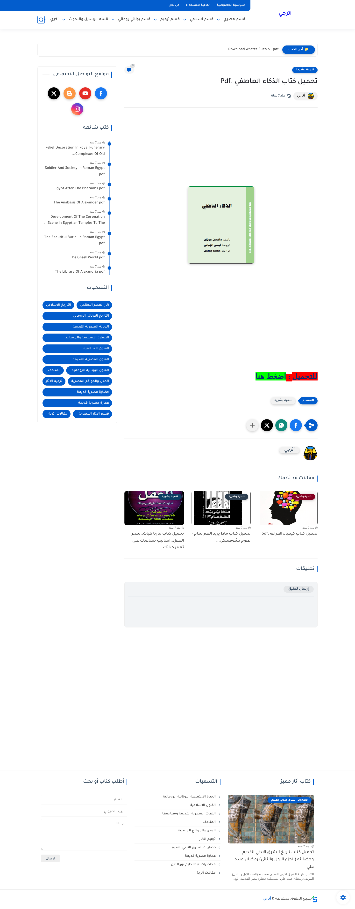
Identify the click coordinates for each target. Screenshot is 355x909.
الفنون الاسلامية (96, 348)
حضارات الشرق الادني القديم (194, 847)
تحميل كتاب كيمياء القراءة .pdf (290, 534)
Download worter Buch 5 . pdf (253, 50)
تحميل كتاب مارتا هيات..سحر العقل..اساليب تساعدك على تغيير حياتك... (158, 541)
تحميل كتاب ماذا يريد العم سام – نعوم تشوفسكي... (221, 537)
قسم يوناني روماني (134, 19)
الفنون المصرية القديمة (91, 359)
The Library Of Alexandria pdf (80, 272)
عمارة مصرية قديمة (93, 403)
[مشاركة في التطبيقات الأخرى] (252, 425)
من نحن (174, 5)
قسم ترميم (170, 19)
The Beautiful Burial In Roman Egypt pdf (74, 241)
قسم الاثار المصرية (94, 414)
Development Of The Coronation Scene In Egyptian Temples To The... (74, 220)
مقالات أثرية (58, 414)
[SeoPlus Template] (315, 899)
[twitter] (54, 93)
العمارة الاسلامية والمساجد (87, 338)
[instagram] (77, 109)
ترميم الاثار (54, 381)
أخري (54, 19)
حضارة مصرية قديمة (93, 392)
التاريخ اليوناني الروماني (91, 316)
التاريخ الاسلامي (58, 305)
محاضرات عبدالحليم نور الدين (194, 864)
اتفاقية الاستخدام (198, 5)
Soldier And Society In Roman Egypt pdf (75, 171)
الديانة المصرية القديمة (91, 327)
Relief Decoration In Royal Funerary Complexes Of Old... (75, 151)
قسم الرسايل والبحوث (88, 19)
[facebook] (101, 93)
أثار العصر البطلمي (94, 305)
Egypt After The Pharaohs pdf (80, 189)
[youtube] (85, 93)
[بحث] (41, 19)
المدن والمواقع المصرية (90, 381)
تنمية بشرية (305, 70)
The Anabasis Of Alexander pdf (79, 203)
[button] (296, 425)
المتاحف (54, 370)
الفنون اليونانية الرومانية (90, 370)
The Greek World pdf (87, 258)
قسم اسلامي (201, 19)
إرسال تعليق (298, 589)
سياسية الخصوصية (231, 5)
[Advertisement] (221, 153)
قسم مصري (234, 19)
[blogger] (70, 93)
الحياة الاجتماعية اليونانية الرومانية (190, 797)
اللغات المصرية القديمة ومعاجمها (189, 814)
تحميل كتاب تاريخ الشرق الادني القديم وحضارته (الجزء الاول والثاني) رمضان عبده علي (274, 860)
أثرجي (285, 14)
